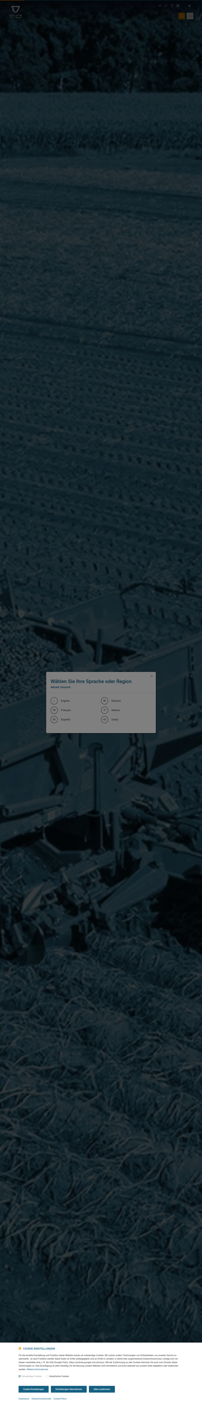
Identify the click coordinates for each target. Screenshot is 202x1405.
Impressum (24, 1398)
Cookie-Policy (60, 1398)
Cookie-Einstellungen (33, 1389)
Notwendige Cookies (32, 1376)
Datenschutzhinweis (41, 1398)
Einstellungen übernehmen (69, 1389)
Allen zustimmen (102, 1389)
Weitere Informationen (37, 1369)
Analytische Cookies (59, 1376)
